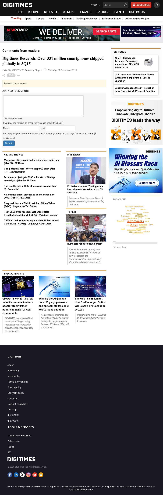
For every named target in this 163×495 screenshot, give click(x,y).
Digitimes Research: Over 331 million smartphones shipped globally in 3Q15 (53, 60)
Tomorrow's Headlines (19, 435)
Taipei (140, 217)
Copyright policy (15, 392)
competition (143, 224)
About (10, 364)
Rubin (134, 225)
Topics (71, 212)
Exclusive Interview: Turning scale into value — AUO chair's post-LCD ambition (85, 189)
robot (145, 215)
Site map (12, 409)
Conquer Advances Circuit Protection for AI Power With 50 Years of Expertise (135, 89)
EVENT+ (119, 12)
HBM (133, 208)
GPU (128, 225)
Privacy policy (14, 387)
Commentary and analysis (134, 206)
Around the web (13, 154)
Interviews (74, 154)
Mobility (135, 213)
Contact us (13, 398)
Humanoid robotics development (84, 243)
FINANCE (85, 12)
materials (146, 231)
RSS (9, 452)
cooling (125, 219)
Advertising (13, 370)
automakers (135, 221)
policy (130, 232)
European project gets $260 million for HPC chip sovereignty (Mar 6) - (29, 179)
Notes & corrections (17, 403)
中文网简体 (13, 420)
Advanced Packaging (137, 18)
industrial (142, 227)
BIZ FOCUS (102, 12)
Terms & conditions (17, 381)
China (151, 224)
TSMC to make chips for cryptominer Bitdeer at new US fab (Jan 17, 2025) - (31, 222)
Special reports (14, 273)
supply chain (139, 216)
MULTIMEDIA (137, 12)
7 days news (13, 441)
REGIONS (33, 12)
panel (123, 229)
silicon (148, 218)
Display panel (125, 216)
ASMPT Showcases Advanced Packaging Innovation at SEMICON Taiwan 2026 (127, 63)
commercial (131, 230)
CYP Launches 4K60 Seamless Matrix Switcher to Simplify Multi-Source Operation (134, 77)
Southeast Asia (138, 232)
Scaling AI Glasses (86, 18)
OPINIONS (69, 12)
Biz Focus (119, 52)
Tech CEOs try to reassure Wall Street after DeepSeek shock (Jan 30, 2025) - (30, 213)
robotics (142, 209)
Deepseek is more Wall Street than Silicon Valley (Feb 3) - (29, 205)
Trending (16, 18)
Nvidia (52, 18)
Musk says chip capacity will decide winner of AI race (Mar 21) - (31, 162)
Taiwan (139, 214)
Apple (28, 18)
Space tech (120, 221)
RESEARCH (51, 12)
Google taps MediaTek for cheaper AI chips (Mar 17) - (29, 170)
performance (132, 218)
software (146, 212)
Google (40, 18)
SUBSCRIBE (143, 5)
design (129, 210)
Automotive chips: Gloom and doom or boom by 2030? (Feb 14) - (29, 196)
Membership (13, 376)
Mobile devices (141, 229)
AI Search (66, 18)
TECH (19, 12)
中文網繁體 (13, 415)
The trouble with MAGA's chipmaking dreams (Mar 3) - (30, 188)
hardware (138, 230)
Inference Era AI (111, 18)
